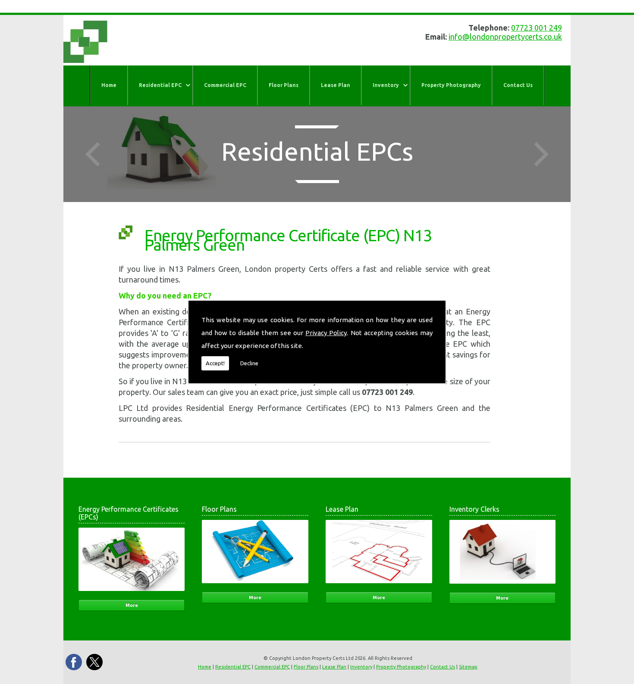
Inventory (386, 85)
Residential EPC (160, 85)
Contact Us (518, 85)
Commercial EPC (225, 85)
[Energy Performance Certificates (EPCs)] (131, 593)
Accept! (215, 363)
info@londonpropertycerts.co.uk (505, 36)
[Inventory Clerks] (502, 586)
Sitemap (468, 666)
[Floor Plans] (255, 585)
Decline (249, 363)
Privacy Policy (326, 332)
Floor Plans (283, 85)
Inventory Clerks (474, 509)
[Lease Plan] (379, 585)
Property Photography (451, 85)
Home (108, 85)
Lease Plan (335, 85)
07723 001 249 (536, 27)
